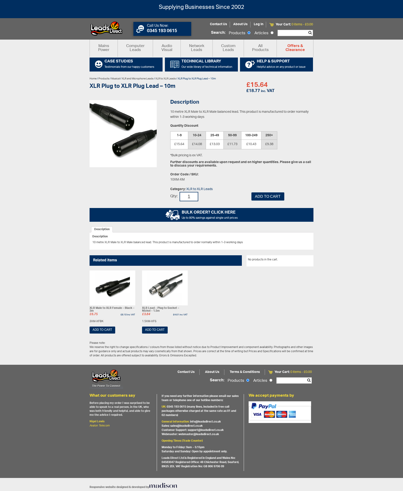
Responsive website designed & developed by (119, 487)
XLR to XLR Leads (165, 79)
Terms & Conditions (245, 372)
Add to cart (268, 196)
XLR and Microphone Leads (137, 79)
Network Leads (196, 48)
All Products (260, 48)
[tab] (102, 229)
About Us (240, 24)
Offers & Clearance (295, 48)
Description (102, 229)
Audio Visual (166, 48)
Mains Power (103, 48)
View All (305, 260)
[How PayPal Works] (280, 412)
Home (93, 79)
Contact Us (218, 24)
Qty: (174, 196)
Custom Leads (228, 48)
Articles (261, 33)
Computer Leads (135, 48)
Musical (115, 79)
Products (237, 33)
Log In (258, 24)
